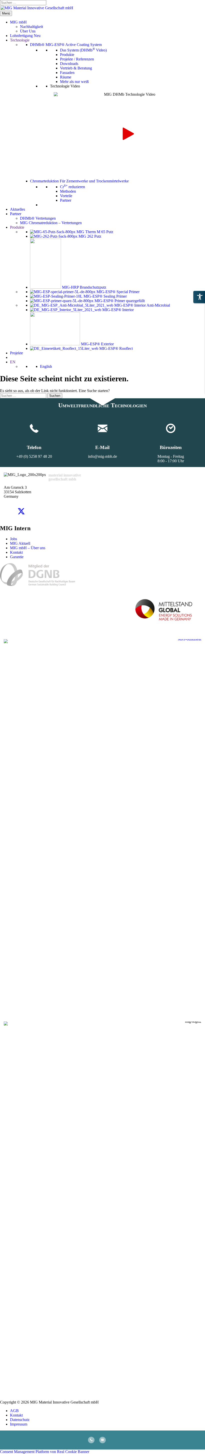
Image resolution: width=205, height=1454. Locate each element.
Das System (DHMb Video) (83, 50)
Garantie (17, 557)
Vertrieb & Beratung (76, 68)
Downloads (69, 63)
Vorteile (66, 196)
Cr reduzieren (72, 187)
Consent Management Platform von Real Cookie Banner (44, 1452)
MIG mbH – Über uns (27, 548)
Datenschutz (20, 1420)
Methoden (68, 191)
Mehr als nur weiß (74, 81)
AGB (14, 1411)
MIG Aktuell (20, 543)
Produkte (67, 54)
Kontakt (16, 552)
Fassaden (67, 72)
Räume (65, 77)
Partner (65, 200)
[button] (127, 133)
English (46, 366)
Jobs (13, 539)
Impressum (18, 1424)
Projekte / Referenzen (77, 59)
